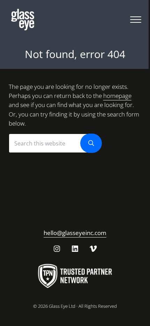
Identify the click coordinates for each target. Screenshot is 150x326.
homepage (117, 96)
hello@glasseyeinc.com (75, 233)
